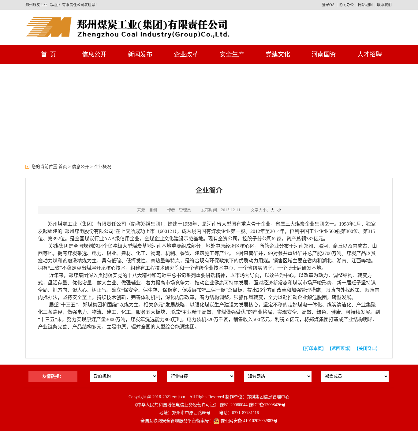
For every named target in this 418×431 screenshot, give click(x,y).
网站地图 (365, 5)
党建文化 (278, 54)
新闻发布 (140, 54)
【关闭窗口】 (367, 348)
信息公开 (94, 54)
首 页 (48, 54)
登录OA (328, 5)
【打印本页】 (313, 348)
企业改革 (186, 54)
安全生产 (232, 54)
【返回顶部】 (340, 348)
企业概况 (102, 166)
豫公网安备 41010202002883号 (248, 420)
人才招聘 (369, 54)
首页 (62, 166)
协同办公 (346, 5)
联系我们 (384, 5)
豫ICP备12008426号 (267, 405)
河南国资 (324, 54)
